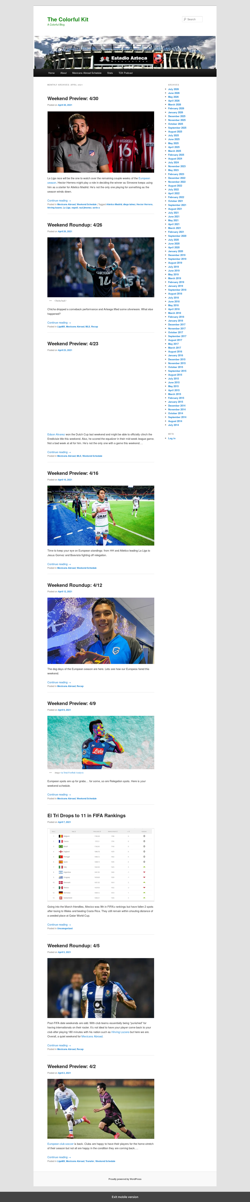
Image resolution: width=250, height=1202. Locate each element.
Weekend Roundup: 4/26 (74, 224)
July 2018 (173, 297)
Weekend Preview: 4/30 (72, 98)
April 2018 (174, 309)
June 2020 (174, 243)
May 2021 (173, 220)
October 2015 (175, 367)
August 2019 (175, 262)
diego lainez (129, 204)
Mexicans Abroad (66, 204)
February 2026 (176, 108)
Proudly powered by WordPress (125, 1179)
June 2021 (174, 216)
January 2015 (175, 401)
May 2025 (173, 143)
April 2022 (174, 193)
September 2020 (177, 236)
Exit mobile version (125, 1197)
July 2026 (173, 89)
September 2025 (177, 127)
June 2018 (174, 301)
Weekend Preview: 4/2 (71, 1066)
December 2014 (176, 405)
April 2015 (174, 390)
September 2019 (177, 259)
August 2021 (175, 208)
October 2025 (175, 124)
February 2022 (176, 197)
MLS (87, 326)
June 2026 (174, 93)
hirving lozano (54, 207)
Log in (172, 438)
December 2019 (176, 255)
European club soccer (60, 1144)
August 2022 (175, 185)
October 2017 (175, 332)
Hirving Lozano (120, 1032)
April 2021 (174, 224)
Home (51, 73)
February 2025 (176, 154)
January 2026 (175, 112)
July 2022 (173, 189)
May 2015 (173, 386)
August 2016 (175, 351)
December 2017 (176, 324)
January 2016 (175, 355)
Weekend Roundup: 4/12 (74, 585)
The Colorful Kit (67, 19)
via (61, 772)
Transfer (89, 1161)
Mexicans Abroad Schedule (86, 73)
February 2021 (176, 231)
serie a (96, 207)
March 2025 (174, 151)
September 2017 (177, 336)
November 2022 (177, 181)
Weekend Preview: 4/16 (72, 473)
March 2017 (174, 347)
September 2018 (177, 289)
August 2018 (175, 293)
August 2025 (175, 131)
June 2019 (174, 270)
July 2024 (173, 162)
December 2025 (176, 116)
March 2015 (174, 394)
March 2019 (174, 278)
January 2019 (175, 286)
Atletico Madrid (114, 204)
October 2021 (175, 201)
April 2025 (174, 147)
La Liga (66, 207)
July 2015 (173, 378)
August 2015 (175, 374)
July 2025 (173, 135)
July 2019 (173, 266)
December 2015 (176, 359)
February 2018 (176, 316)
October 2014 (175, 413)
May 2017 (173, 343)
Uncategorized (64, 928)
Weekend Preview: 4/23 (72, 343)
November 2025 (177, 120)
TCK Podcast (126, 73)
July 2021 (173, 212)
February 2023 (176, 174)
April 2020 (174, 247)
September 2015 (177, 371)
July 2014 (173, 425)
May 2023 (173, 170)
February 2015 (176, 398)
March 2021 (174, 228)
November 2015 (177, 363)
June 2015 (174, 382)
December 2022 (176, 178)
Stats (110, 73)
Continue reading (59, 200)
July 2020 (173, 239)
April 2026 (174, 100)
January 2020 (175, 251)
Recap (94, 326)
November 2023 (177, 166)
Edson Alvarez (56, 434)
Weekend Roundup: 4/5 (73, 945)
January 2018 (175, 320)
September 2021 (177, 205)
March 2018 (174, 313)
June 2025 (174, 139)
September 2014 (177, 417)
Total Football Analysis (74, 772)
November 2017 (177, 328)
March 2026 (174, 104)
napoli (75, 207)
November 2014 (177, 409)
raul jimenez (85, 207)
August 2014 (175, 421)
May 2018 (173, 305)
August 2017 (175, 340)
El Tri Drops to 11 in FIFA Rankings (86, 815)
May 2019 (173, 274)
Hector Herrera (144, 204)
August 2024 (175, 158)
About (63, 73)
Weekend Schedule (87, 204)
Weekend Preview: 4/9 (71, 703)
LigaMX (61, 326)
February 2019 (176, 282)
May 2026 (173, 96)
